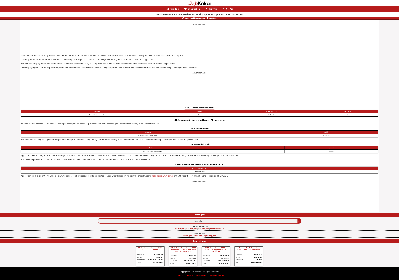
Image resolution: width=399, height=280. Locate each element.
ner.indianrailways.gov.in (162, 176)
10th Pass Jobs (191, 229)
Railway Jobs (188, 236)
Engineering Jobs (210, 236)
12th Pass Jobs (203, 229)
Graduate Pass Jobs (217, 229)
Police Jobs (198, 236)
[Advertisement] (199, 88)
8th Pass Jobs (180, 229)
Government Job (200, 18)
